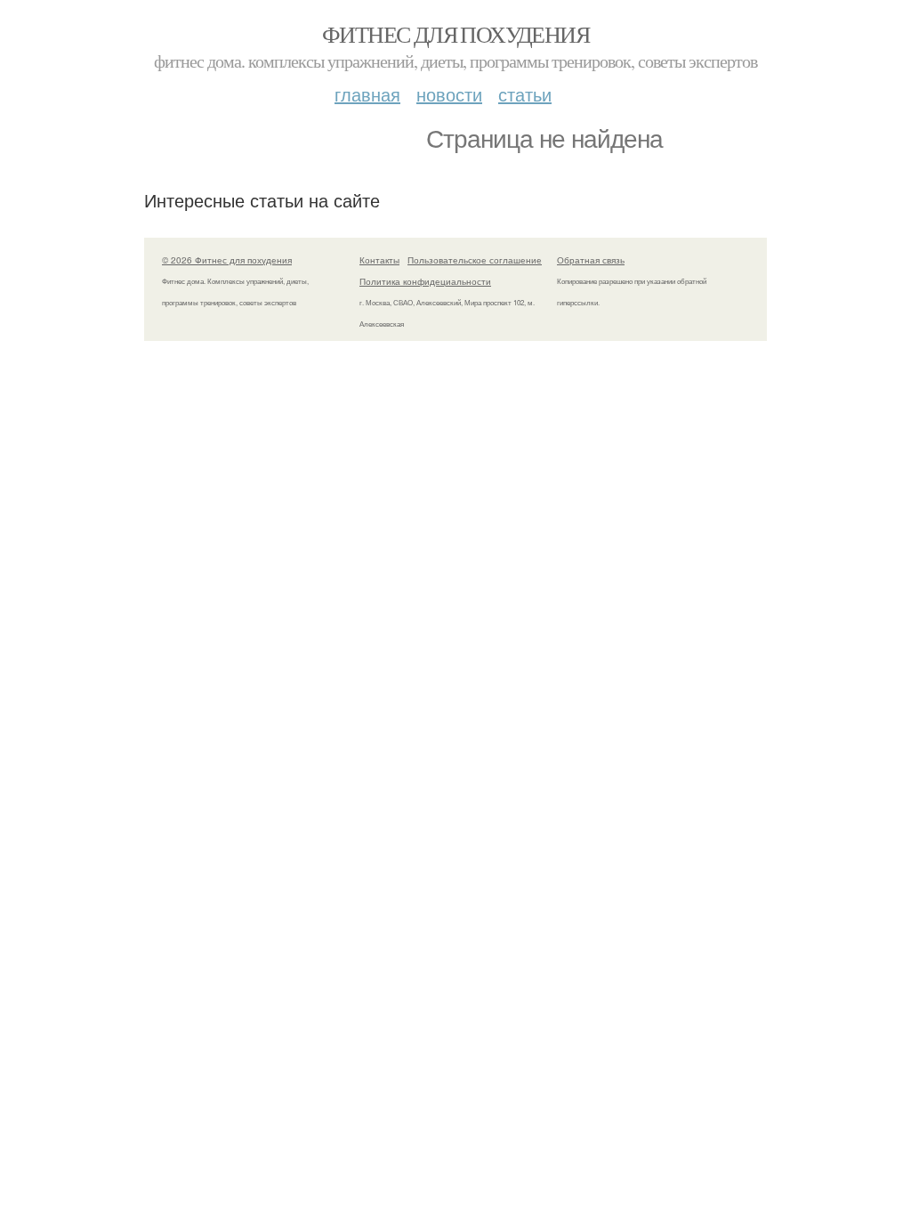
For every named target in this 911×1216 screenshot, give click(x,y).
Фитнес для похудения (455, 34)
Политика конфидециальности (425, 281)
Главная (367, 94)
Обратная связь (591, 260)
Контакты (379, 260)
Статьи (525, 94)
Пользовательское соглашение (474, 260)
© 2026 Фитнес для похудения (227, 260)
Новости (449, 94)
